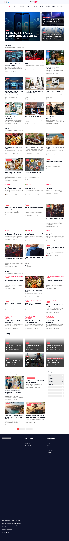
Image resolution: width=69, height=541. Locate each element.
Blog (7, 51)
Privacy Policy (28, 445)
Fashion (48, 6)
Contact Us (27, 443)
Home (8, 6)
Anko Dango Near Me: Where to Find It (34, 147)
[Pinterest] (4, 2)
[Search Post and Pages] (66, 6)
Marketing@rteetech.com (7, 529)
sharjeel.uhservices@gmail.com (33, 265)
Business (21, 6)
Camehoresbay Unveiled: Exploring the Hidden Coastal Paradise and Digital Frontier (14, 417)
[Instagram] (6, 2)
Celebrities (29, 6)
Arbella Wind (11, 38)
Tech (14, 6)
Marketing (48, 17)
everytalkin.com (30, 387)
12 (26, 429)
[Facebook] (2, 2)
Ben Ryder (9, 266)
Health (35, 6)
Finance (32, 403)
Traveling (8, 378)
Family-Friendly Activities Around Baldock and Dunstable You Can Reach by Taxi (13, 392)
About (26, 440)
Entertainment (49, 358)
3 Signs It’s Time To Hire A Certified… (34, 117)
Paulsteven (29, 69)
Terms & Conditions (29, 447)
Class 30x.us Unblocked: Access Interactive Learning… (33, 361)
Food (53, 6)
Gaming (7, 343)
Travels (58, 6)
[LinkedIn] (8, 2)
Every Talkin (11, 538)
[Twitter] (10, 2)
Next (30, 429)
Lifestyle (41, 6)
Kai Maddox (9, 194)
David (8, 71)
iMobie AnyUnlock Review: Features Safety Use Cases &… (21, 34)
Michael (47, 38)
